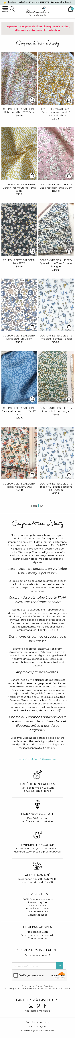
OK (59, 965)
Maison (34, 759)
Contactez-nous (37, 914)
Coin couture (49, 759)
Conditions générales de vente (37, 1030)
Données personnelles (37, 1022)
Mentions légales (37, 1026)
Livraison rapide (37, 902)
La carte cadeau (37, 905)
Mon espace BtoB (37, 931)
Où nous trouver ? (37, 911)
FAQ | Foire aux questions (37, 899)
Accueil (23, 759)
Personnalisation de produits (37, 935)
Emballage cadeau (37, 908)
